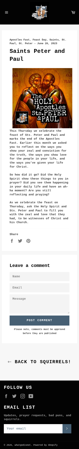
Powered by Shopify (45, 445)
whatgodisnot (23, 445)
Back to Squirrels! (41, 362)
